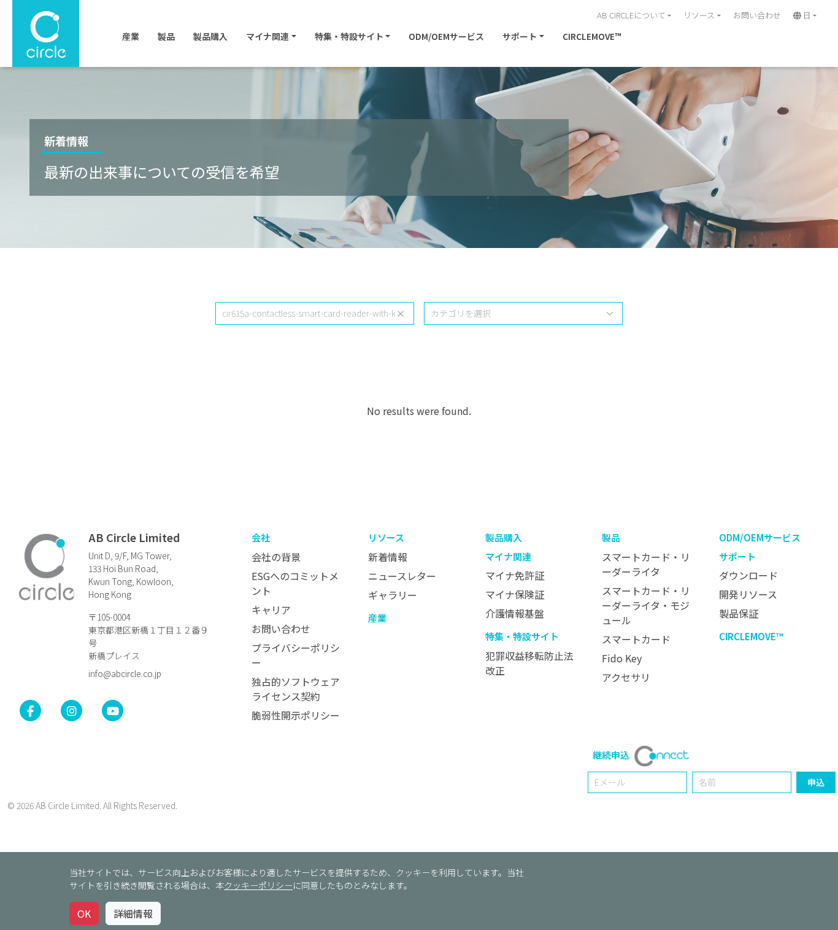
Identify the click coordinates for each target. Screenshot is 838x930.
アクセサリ (626, 677)
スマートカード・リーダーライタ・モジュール (646, 605)
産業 (130, 36)
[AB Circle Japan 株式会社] (46, 566)
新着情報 (66, 141)
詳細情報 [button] (133, 913)
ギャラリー (392, 594)
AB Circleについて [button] (631, 15)
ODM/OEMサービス (446, 36)
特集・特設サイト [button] (349, 36)
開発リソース (748, 594)
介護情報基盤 (514, 613)
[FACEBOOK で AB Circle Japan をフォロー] (30, 711)
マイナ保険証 (514, 594)
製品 (166, 36)
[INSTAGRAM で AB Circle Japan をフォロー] (71, 711)
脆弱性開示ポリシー (296, 715)
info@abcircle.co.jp (124, 673)
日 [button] (806, 15)
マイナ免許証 (514, 575)
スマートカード (636, 639)
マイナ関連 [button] (267, 36)
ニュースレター (402, 575)
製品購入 (210, 36)
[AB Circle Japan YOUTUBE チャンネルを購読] (112, 711)
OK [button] (84, 913)
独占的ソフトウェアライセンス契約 (296, 688)
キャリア (271, 609)
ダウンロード (748, 575)
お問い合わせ (757, 15)
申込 (816, 782)
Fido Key (622, 658)
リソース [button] (699, 15)
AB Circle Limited (134, 537)
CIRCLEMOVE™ (592, 36)
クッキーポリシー (258, 885)
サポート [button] (519, 36)
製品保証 (738, 613)
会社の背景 (276, 556)
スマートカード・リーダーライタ (646, 564)
